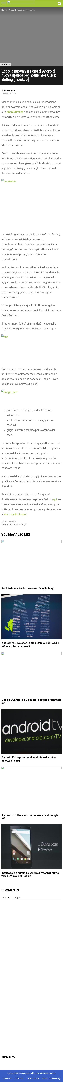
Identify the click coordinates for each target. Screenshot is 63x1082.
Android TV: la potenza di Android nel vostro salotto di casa (28, 759)
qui (55, 499)
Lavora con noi (33, 1078)
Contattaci (7, 1078)
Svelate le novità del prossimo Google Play (27, 588)
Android (7, 524)
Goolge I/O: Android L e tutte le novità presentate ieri (31, 701)
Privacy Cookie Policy (51, 1078)
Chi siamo (19, 1078)
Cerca (59, 3)
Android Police (15, 111)
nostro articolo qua (15, 514)
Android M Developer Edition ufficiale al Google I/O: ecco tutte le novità (30, 644)
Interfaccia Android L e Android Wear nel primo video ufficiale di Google (30, 874)
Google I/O (21, 524)
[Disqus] (31, 938)
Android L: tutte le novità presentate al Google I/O (29, 816)
